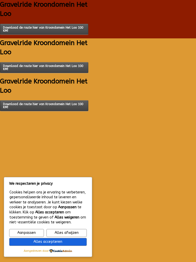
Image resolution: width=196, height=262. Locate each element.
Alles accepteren (47, 241)
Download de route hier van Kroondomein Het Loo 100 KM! (43, 29)
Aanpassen (26, 233)
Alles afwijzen (67, 233)
